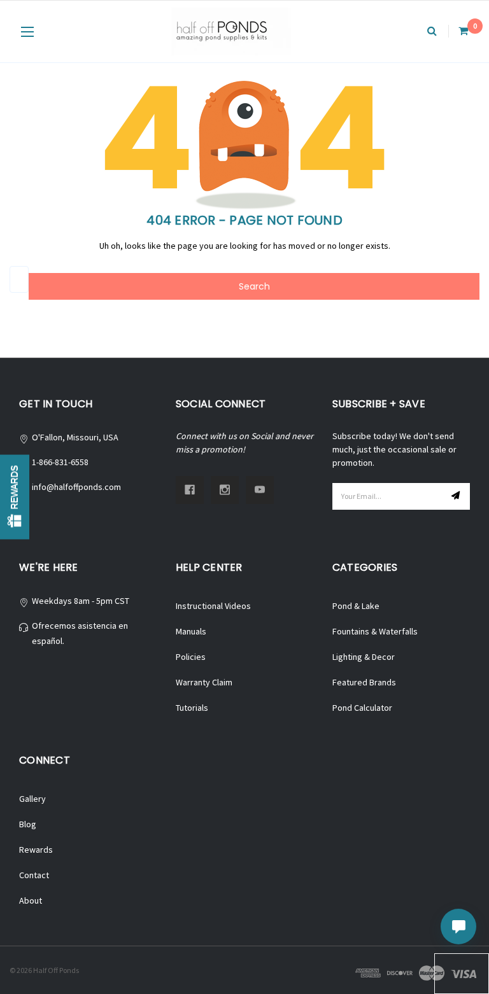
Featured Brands (364, 682)
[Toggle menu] (27, 31)
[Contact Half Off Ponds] (458, 926)
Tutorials (192, 707)
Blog (27, 824)
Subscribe (457, 496)
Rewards (36, 849)
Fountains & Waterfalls (375, 631)
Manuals (191, 631)
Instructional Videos (213, 606)
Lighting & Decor (363, 656)
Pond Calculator (362, 707)
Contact (34, 875)
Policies (191, 656)
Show (14, 497)
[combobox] (19, 279)
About (30, 900)
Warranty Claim (204, 682)
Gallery (32, 798)
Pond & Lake (355, 606)
